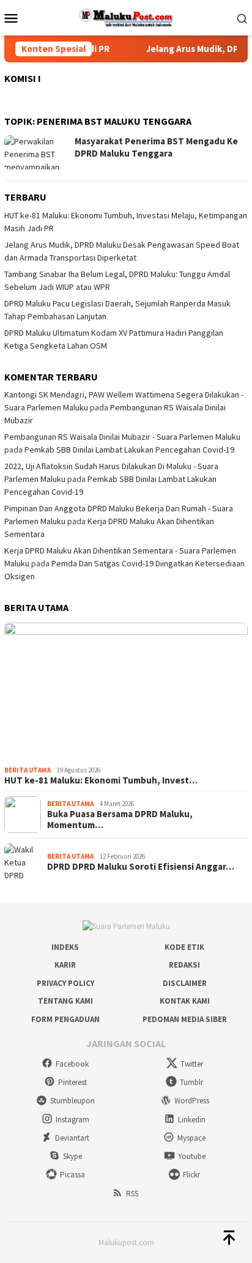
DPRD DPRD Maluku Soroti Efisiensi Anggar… (140, 866)
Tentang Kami (65, 1001)
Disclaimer (185, 983)
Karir (65, 965)
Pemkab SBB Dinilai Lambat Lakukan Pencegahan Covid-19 (129, 449)
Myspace (191, 1138)
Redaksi (184, 965)
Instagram (72, 1119)
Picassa (72, 1174)
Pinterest (72, 1082)
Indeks (65, 947)
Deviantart (72, 1138)
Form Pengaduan (65, 1019)
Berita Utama (27, 770)
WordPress (191, 1100)
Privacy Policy (65, 983)
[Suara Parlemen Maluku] (126, 16)
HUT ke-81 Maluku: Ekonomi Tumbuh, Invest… (101, 780)
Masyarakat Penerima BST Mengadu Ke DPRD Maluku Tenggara (156, 147)
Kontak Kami (185, 1001)
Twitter (191, 1064)
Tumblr (191, 1082)
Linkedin (192, 1119)
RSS (132, 1193)
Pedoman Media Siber (185, 1019)
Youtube (192, 1156)
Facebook (72, 1064)
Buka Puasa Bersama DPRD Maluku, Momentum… (120, 820)
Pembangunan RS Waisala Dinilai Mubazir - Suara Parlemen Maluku (122, 436)
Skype (72, 1156)
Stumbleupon (72, 1100)
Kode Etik (184, 947)
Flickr (191, 1174)
